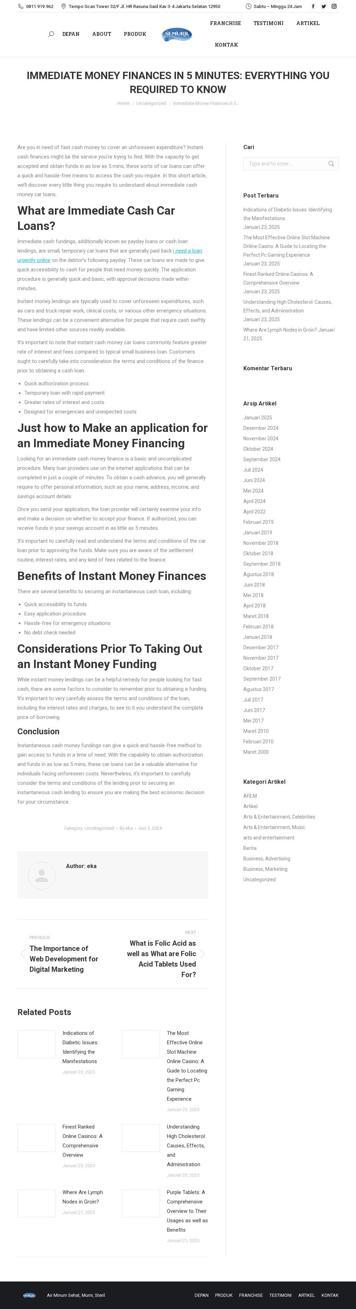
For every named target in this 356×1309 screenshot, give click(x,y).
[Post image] (36, 1044)
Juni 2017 (254, 710)
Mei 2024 (253, 491)
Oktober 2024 (258, 449)
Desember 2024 (260, 428)
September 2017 (262, 679)
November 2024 (260, 438)
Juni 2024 (254, 480)
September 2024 (262, 459)
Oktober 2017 (258, 668)
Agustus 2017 (258, 689)
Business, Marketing (265, 869)
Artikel (250, 806)
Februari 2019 (258, 522)
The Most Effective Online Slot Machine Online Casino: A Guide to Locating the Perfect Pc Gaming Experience (187, 1066)
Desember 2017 (260, 647)
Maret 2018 (256, 616)
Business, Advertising (266, 858)
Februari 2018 (258, 626)
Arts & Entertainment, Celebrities (279, 817)
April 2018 (254, 606)
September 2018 (262, 564)
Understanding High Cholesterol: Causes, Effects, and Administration (186, 1146)
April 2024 (254, 501)
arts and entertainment (268, 838)
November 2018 (260, 543)
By (126, 828)
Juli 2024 (253, 470)
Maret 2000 (256, 752)
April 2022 (254, 511)
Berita (250, 848)
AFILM (250, 796)
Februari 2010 (258, 741)
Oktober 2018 (258, 553)
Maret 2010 (256, 731)
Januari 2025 (257, 417)
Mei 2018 (253, 595)
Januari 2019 (257, 532)
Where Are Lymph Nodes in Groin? (83, 1197)
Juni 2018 (254, 585)
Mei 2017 (253, 720)
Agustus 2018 (258, 574)
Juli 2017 (253, 700)
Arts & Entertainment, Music (274, 827)
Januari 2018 (257, 637)
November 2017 (260, 658)
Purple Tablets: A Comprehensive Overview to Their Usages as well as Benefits (187, 1211)
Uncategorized (99, 828)
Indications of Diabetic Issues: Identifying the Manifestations (80, 1047)
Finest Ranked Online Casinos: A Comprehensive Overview (83, 1141)
